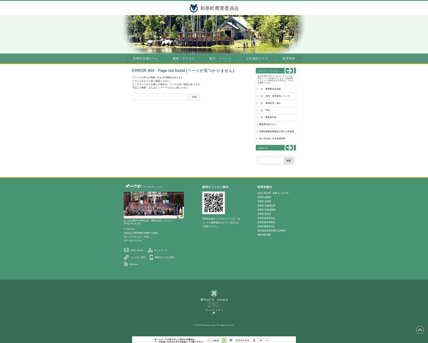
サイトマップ (160, 250)
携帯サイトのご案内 (165, 257)
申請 (267, 110)
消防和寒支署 (264, 235)
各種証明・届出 (273, 103)
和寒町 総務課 (264, 197)
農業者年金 (270, 117)
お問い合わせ (136, 250)
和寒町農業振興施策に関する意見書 (276, 131)
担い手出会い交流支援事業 (272, 138)
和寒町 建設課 (264, 214)
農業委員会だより (268, 124)
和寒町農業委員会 (219, 8)
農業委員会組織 (273, 89)
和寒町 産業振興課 (266, 209)
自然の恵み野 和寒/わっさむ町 (273, 193)
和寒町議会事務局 (266, 222)
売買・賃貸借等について (277, 96)
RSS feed (134, 264)
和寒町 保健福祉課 (266, 205)
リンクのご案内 (138, 257)
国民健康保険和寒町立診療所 (271, 230)
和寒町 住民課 (264, 201)
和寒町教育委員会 (266, 218)
